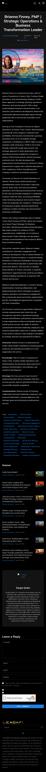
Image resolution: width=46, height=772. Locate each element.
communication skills (11, 423)
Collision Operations (32, 420)
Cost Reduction (9, 426)
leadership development (27, 435)
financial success (28, 432)
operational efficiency (30, 441)
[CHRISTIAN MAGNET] (40, 474)
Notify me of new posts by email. (16, 693)
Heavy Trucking (9, 435)
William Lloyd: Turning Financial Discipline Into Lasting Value (14, 511)
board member (9, 417)
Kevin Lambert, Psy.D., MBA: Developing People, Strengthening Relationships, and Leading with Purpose (16, 526)
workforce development (31, 455)
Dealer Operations (10, 429)
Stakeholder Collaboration (30, 446)
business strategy (24, 417)
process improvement (11, 443)
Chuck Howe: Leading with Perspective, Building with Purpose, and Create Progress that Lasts (16, 485)
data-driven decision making (28, 426)
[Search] (42, 727)
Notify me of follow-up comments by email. (19, 690)
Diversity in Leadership (28, 429)
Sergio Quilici (23, 40)
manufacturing (9, 438)
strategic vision (26, 449)
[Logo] (5, 3)
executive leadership (11, 432)
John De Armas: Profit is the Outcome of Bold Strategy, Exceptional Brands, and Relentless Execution (17, 499)
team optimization (10, 452)
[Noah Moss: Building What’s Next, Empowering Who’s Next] (40, 540)
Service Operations (11, 446)
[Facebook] (23, 733)
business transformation (12, 420)
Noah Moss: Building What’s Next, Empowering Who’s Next (15, 539)
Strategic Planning (10, 449)
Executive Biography (11, 36)
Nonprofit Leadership (11, 441)
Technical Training (27, 452)
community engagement (31, 423)
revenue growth (28, 443)
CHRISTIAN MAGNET (10, 472)
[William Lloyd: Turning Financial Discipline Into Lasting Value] (40, 512)
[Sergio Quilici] (23, 578)
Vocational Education (11, 455)
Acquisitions (12, 414)
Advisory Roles (25, 414)
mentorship (21, 438)
